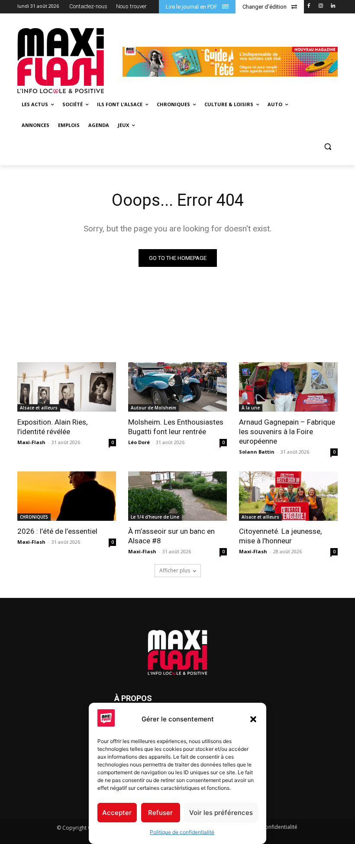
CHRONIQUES (34, 517)
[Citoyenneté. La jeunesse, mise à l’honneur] (288, 496)
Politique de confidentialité (182, 832)
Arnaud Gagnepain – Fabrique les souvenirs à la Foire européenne (287, 431)
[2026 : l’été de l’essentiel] (66, 496)
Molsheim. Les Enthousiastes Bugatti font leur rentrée (175, 427)
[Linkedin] (333, 6)
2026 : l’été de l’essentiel (57, 531)
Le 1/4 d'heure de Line (155, 517)
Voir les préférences (221, 812)
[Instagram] (321, 6)
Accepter (117, 812)
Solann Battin (256, 451)
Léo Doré (139, 442)
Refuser (160, 812)
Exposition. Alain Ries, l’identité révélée (52, 427)
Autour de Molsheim (153, 408)
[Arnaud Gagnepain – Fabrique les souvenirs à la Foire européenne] (288, 387)
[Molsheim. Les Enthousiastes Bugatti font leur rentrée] (177, 387)
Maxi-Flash (31, 442)
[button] (253, 719)
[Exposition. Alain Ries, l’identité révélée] (66, 387)
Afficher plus (174, 570)
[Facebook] (309, 6)
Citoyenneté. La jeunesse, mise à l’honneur (280, 536)
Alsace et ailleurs (39, 408)
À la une (251, 408)
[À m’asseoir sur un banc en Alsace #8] (177, 496)
